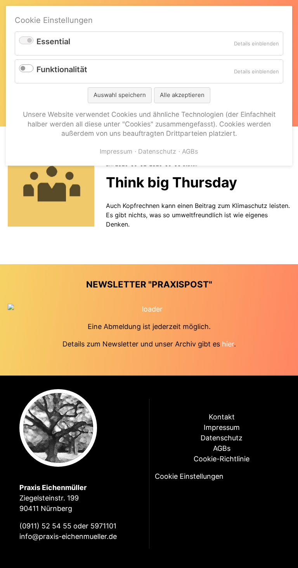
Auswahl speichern (120, 95)
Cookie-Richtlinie (221, 459)
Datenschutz (222, 438)
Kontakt (222, 417)
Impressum (222, 427)
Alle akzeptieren (182, 95)
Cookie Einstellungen (189, 476)
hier (228, 344)
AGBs (221, 448)
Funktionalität (61, 69)
